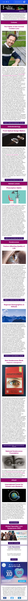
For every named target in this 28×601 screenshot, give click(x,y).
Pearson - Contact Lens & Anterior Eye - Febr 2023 (14, 122)
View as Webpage (21, 19)
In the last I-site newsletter (12, 154)
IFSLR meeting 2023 (14, 522)
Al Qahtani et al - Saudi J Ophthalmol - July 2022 (14, 355)
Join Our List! (14, 559)
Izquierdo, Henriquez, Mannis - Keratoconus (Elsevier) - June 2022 (14, 446)
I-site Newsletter (14, 547)
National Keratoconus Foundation (14, 452)
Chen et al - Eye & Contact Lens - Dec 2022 (14, 179)
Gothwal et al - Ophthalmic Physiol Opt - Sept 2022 (14, 299)
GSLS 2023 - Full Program (14, 543)
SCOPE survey (14, 205)
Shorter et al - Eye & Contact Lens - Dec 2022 (14, 238)
